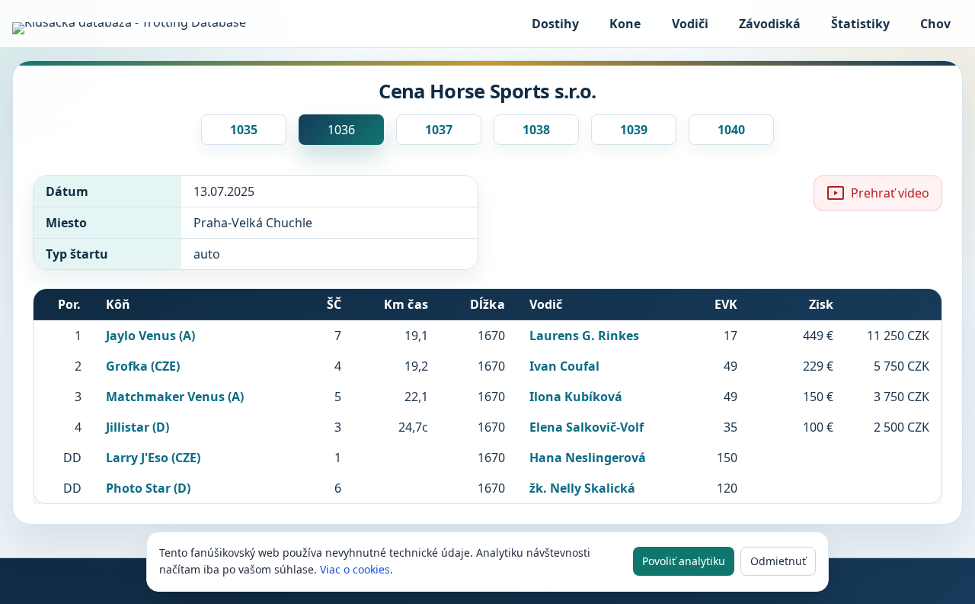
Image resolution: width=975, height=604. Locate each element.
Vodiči (690, 23)
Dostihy (555, 23)
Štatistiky (860, 23)
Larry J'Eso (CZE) (153, 457)
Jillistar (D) (137, 427)
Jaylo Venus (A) (150, 335)
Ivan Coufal (564, 366)
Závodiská (770, 23)
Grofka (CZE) (143, 366)
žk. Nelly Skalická (582, 488)
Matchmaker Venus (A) (175, 396)
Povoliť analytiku (683, 561)
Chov (935, 23)
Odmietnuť (778, 561)
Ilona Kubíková (575, 396)
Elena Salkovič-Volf (586, 427)
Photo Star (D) (148, 488)
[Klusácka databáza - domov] (134, 28)
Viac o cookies (355, 569)
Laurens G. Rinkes (584, 335)
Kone (625, 23)
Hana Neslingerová (587, 457)
